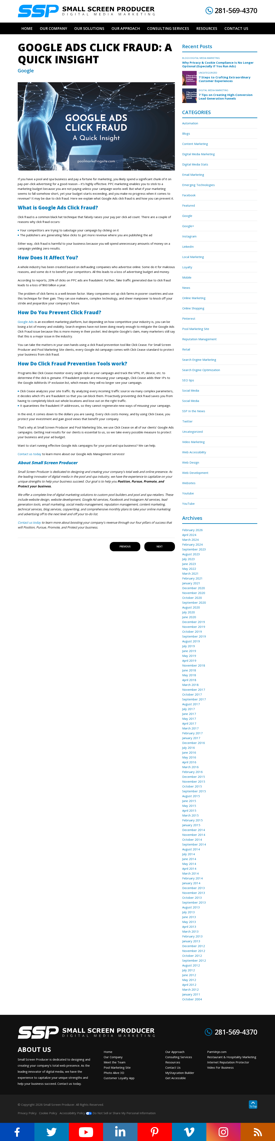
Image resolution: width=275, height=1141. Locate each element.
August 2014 (191, 849)
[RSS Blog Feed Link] (258, 1132)
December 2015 (193, 777)
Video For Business (220, 1067)
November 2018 (193, 665)
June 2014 (189, 859)
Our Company (113, 1057)
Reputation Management (199, 339)
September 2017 (194, 699)
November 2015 (193, 781)
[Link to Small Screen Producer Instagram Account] (223, 1132)
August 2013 (191, 907)
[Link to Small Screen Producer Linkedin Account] (120, 1132)
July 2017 (188, 709)
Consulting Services (178, 1057)
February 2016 (192, 772)
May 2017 (189, 719)
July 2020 (188, 612)
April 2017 (189, 723)
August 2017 (191, 704)
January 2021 (191, 583)
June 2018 (189, 670)
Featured (188, 205)
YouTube (188, 503)
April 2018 (189, 680)
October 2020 (192, 598)
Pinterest (188, 318)
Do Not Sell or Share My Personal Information (124, 1113)
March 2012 (190, 989)
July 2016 (188, 748)
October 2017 (192, 694)
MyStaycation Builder (179, 1073)
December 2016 (193, 743)
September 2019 (194, 636)
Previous (125, 546)
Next (160, 546)
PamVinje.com (216, 1052)
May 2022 (189, 569)
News (186, 288)
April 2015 (189, 810)
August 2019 (191, 641)
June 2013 (189, 917)
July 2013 (188, 912)
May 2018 (189, 675)
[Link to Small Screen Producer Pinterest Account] (155, 1132)
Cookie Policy (48, 1113)
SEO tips (188, 380)
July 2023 (188, 559)
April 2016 (189, 762)
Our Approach (174, 1052)
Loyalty (187, 267)
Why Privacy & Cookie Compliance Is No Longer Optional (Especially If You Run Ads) (218, 64)
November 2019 (193, 627)
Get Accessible (175, 1078)
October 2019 (192, 631)
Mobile (186, 277)
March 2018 (190, 685)
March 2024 (190, 540)
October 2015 (192, 786)
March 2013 (190, 931)
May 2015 (189, 806)
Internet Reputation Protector (228, 1062)
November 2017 (193, 690)
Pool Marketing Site (195, 329)
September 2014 (194, 844)
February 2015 (192, 820)
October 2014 (192, 839)
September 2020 (194, 602)
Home (108, 1052)
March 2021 (190, 573)
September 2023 (194, 549)
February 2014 (192, 878)
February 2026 (192, 530)
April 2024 (189, 535)
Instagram (189, 236)
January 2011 (191, 994)
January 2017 (191, 738)
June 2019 (189, 651)
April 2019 (189, 660)
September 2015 (194, 791)
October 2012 (192, 956)
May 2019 (189, 656)
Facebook (188, 195)
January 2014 (191, 883)
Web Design (190, 462)
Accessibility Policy (72, 1113)
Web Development (195, 473)
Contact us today (29, 454)
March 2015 (190, 815)
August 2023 (191, 554)
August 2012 (191, 965)
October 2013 (192, 898)
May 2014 (189, 864)
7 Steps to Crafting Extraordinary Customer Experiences (224, 79)
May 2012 (189, 980)
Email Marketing (193, 175)
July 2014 (188, 854)
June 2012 (189, 975)
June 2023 (189, 564)
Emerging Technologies (198, 185)
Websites (188, 483)
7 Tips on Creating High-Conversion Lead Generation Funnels (225, 96)
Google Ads (26, 322)
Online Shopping (193, 308)
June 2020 (189, 617)
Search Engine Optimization (201, 370)
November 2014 (193, 835)
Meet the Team (114, 1062)
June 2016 (189, 752)
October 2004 (192, 999)
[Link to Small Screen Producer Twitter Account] (51, 1132)
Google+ (188, 226)
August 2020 (191, 607)
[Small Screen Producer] (86, 11)
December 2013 (193, 888)
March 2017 (190, 728)
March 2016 (190, 767)
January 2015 (191, 825)
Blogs (186, 57)
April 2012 (189, 985)
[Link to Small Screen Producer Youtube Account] (86, 1132)
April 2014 (189, 868)
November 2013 (193, 893)
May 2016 (189, 757)
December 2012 (193, 946)
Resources (172, 1062)
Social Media (190, 390)
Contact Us (173, 1067)
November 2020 (193, 593)
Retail (186, 349)
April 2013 (189, 927)
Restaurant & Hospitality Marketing (231, 1057)
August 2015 (191, 796)
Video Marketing (193, 442)
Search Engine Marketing (199, 360)
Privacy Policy (27, 1113)
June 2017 (189, 714)
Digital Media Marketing (205, 57)
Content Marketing (195, 144)
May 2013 (189, 922)
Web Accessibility (194, 452)
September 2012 (194, 960)
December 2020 (193, 588)
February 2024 (192, 544)
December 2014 (193, 830)
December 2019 (193, 622)
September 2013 (194, 902)
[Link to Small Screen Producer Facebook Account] (17, 1132)
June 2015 (189, 801)
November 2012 (193, 951)
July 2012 (188, 970)
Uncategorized (208, 72)
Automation (190, 123)
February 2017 (192, 733)
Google (187, 216)
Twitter (187, 421)
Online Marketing (194, 298)
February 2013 (192, 936)
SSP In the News (193, 411)
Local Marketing (193, 257)
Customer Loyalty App (119, 1078)
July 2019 (188, 646)
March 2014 (190, 873)
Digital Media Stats (195, 164)
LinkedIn (188, 246)
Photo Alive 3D (114, 1073)
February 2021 (192, 578)
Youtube (188, 493)
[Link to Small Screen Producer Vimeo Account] (189, 1132)
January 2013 (191, 941)
